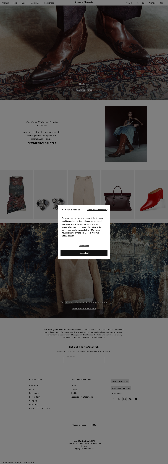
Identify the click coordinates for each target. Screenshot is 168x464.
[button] (97, 210)
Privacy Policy (68, 236)
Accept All (84, 253)
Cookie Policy (91, 233)
